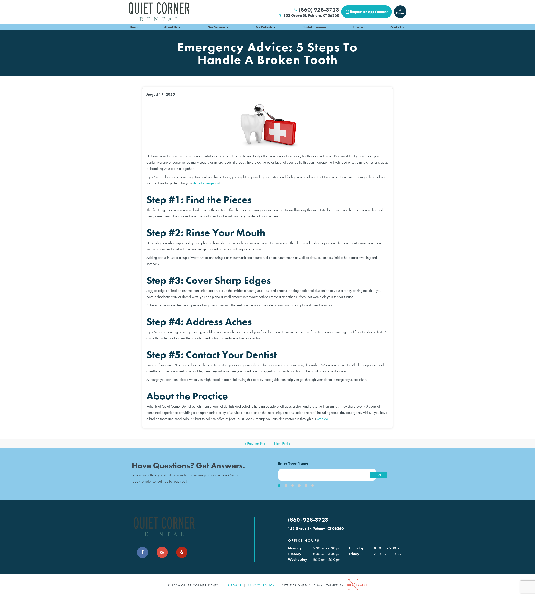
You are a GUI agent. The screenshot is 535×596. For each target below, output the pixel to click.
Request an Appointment (369, 11)
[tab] (279, 485)
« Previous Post (255, 443)
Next (378, 475)
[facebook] (142, 552)
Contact (395, 27)
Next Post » (282, 443)
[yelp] (181, 552)
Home (134, 27)
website (322, 418)
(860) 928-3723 (319, 10)
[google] (162, 552)
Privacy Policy (261, 585)
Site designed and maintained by (313, 585)
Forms (400, 13)
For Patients (264, 27)
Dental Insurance (315, 27)
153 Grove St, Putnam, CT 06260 (311, 15)
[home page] (159, 11)
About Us (170, 27)
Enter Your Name (293, 463)
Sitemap (234, 585)
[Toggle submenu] (179, 27)
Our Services (216, 27)
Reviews (359, 27)
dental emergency (206, 183)
